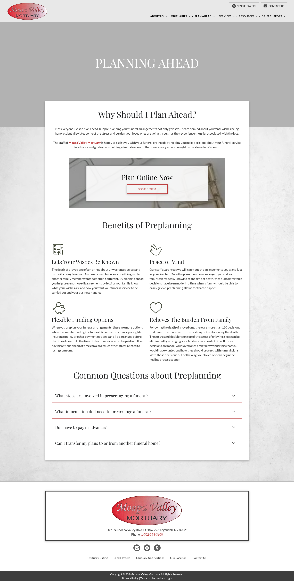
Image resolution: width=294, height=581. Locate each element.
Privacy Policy (130, 578)
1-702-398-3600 (152, 534)
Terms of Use (147, 578)
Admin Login (164, 578)
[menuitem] (159, 16)
